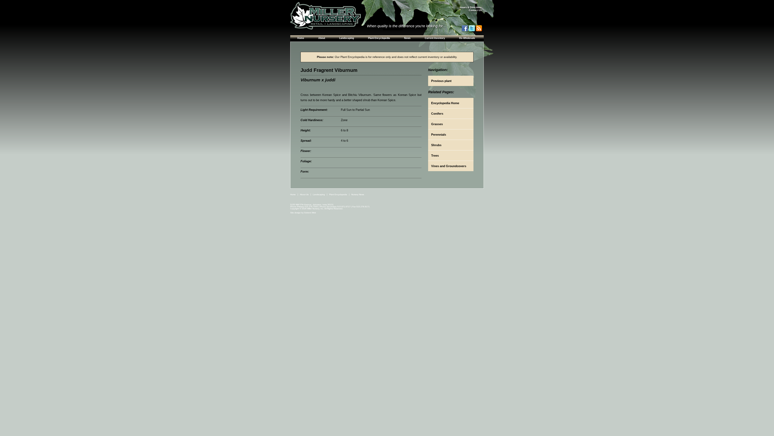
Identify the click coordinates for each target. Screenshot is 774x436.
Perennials (438, 134)
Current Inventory (435, 38)
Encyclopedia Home (445, 103)
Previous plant (441, 81)
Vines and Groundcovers (448, 166)
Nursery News (357, 194)
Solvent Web (310, 213)
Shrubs (436, 145)
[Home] (325, 16)
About (321, 38)
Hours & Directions (471, 7)
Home (300, 38)
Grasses (437, 124)
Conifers (437, 113)
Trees (435, 155)
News (407, 38)
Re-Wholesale (467, 38)
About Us (304, 194)
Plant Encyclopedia (379, 38)
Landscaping (346, 38)
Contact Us (475, 10)
